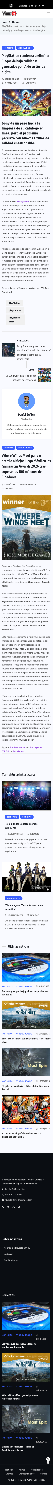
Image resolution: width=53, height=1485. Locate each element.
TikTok (45, 288)
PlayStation (14, 303)
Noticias (16, 22)
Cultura (43, 1473)
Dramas (9, 1473)
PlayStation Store (14, 319)
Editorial (8, 1253)
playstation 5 (15, 310)
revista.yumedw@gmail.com (18, 1199)
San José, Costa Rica (14, 1189)
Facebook (7, 292)
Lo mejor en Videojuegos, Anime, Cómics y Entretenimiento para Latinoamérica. (23, 1181)
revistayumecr (15, 834)
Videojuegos (37, 1469)
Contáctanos (11, 1260)
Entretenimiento (27, 1473)
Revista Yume (17, 288)
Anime (22, 1469)
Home (4, 22)
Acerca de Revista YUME (17, 1247)
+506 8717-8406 (13, 1194)
